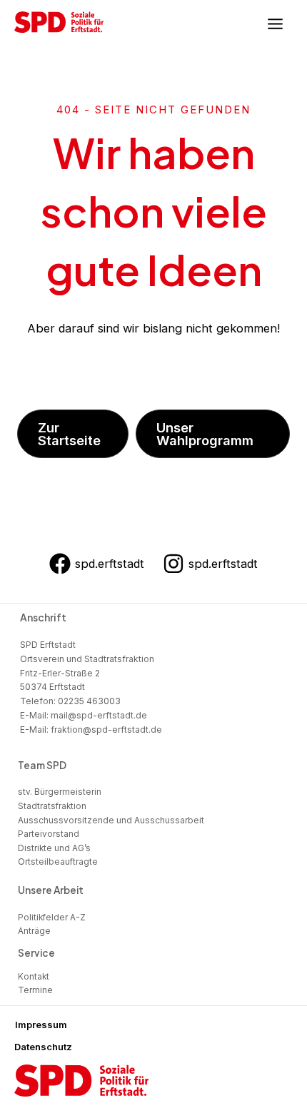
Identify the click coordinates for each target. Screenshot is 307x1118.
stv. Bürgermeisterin (59, 792)
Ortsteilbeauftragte (58, 862)
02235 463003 (89, 701)
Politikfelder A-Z (52, 918)
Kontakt (33, 977)
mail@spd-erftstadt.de (99, 715)
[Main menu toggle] (275, 24)
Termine (35, 990)
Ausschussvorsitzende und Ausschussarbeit (111, 820)
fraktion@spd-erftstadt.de (106, 729)
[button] (73, 434)
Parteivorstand (48, 834)
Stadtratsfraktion (52, 806)
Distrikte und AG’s (54, 848)
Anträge (34, 931)
